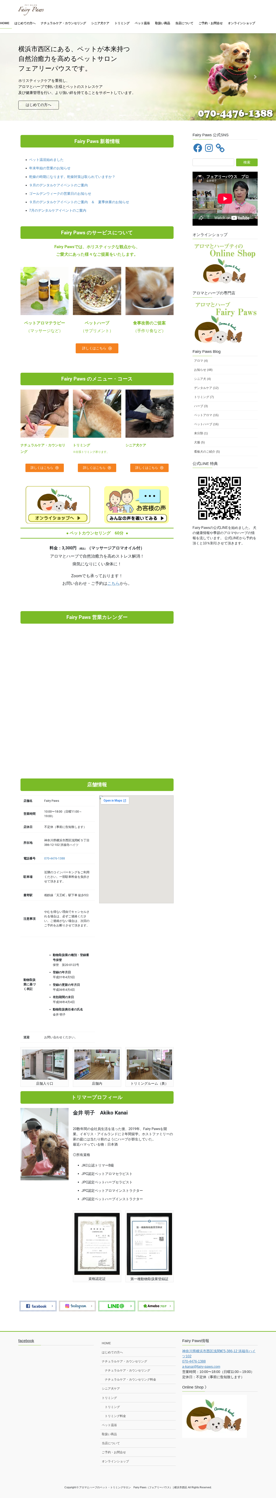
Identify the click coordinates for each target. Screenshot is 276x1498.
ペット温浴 (109, 1425)
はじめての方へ (112, 1352)
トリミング (109, 1398)
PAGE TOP (265, 1449)
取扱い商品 (109, 1434)
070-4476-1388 (54, 858)
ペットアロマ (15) (206, 415)
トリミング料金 (115, 1416)
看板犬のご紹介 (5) (207, 451)
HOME (106, 1343)
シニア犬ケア (111, 1388)
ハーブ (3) (201, 406)
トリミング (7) (204, 397)
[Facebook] (198, 148)
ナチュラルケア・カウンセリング (124, 1361)
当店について (111, 1443)
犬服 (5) (199, 442)
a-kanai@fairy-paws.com (201, 1366)
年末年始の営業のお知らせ (50, 168)
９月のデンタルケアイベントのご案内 (60, 185)
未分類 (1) (201, 433)
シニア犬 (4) (202, 378)
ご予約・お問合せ (114, 1452)
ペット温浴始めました (46, 160)
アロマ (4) (201, 360)
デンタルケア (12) (206, 388)
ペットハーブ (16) (206, 424)
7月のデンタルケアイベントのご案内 (59, 210)
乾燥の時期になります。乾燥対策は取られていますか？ (72, 177)
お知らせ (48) (203, 369)
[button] (20, 76)
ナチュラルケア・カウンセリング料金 (130, 1379)
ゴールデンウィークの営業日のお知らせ (62, 193)
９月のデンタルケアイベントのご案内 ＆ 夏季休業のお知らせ (81, 202)
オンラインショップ (115, 1461)
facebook (26, 1341)
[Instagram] (209, 148)
